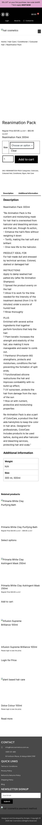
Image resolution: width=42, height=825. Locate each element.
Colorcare (34, 171)
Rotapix (27, 818)
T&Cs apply (17, 5)
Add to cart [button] (7, 601)
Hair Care (12, 42)
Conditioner (23, 42)
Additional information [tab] (28, 193)
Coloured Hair (7, 173)
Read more (7, 718)
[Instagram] (7, 14)
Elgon (24, 173)
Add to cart (26, 159)
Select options (8, 540)
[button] (38, 21)
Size (5, 147)
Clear (14, 150)
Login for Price (9, 660)
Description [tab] (8, 193)
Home (3, 42)
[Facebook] (3, 14)
